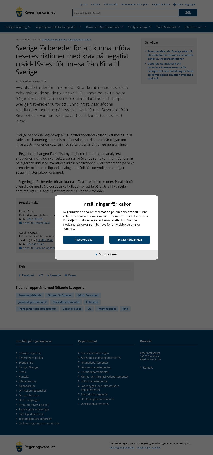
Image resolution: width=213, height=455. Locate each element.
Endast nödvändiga (129, 239)
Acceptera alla (83, 239)
